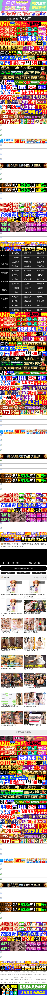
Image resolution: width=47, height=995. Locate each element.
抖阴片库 (4, 299)
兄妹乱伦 (27, 305)
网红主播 (27, 253)
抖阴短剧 (27, 310)
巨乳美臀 (40, 262)
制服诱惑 (40, 301)
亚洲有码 (15, 258)
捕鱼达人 (15, 279)
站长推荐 (4, 273)
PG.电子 (39, 573)
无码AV (4, 290)
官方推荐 (4, 281)
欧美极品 (27, 258)
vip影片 (8, 573)
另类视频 (40, 266)
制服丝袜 (27, 266)
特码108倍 (23, 573)
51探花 (40, 288)
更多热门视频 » (40, 578)
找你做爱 (40, 271)
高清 (30, 563)
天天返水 (40, 284)
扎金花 (27, 284)
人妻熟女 (15, 266)
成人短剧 (40, 305)
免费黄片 (40, 297)
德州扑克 (40, 279)
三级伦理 (15, 262)
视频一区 (4, 255)
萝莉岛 (40, 292)
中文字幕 (27, 262)
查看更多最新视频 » (23, 732)
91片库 (15, 292)
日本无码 (40, 253)
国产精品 (15, 253)
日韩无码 (40, 310)
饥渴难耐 (27, 271)
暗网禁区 (15, 301)
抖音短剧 (15, 288)
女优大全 (27, 292)
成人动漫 (40, 258)
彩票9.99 (15, 284)
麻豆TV (28, 288)
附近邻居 (15, 271)
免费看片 (4, 307)
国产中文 (15, 305)
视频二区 (4, 264)
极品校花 (15, 310)
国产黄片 (15, 297)
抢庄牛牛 (27, 279)
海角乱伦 (27, 301)
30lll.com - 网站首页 (19, 18)
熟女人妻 (27, 297)
